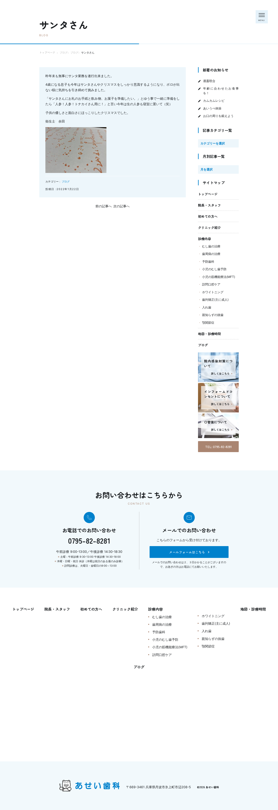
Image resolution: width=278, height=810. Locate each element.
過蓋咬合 (209, 81)
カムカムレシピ (213, 100)
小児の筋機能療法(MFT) (218, 277)
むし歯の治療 (211, 246)
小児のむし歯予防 (214, 269)
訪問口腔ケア (211, 284)
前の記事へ (103, 206)
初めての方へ (208, 216)
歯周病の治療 (211, 254)
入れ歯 (206, 307)
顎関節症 (208, 323)
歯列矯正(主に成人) (215, 300)
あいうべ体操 (212, 108)
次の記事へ (121, 206)
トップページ (208, 193)
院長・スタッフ (209, 205)
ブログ (66, 181)
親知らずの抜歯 (212, 315)
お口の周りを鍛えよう (218, 116)
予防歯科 (208, 261)
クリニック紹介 (209, 227)
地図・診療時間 (209, 333)
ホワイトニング (212, 292)
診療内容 (204, 238)
